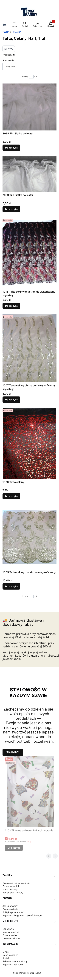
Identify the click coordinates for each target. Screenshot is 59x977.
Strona (25, 76)
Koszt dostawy (10, 889)
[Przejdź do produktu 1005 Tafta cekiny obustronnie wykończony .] (29, 536)
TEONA (6, 32)
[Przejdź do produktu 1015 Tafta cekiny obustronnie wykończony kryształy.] (29, 253)
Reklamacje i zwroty (13, 892)
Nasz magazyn (10, 955)
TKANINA (17, 32)
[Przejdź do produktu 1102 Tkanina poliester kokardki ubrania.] (30, 791)
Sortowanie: (9, 60)
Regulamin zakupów (13, 964)
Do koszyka (11, 147)
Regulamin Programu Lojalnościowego (22, 915)
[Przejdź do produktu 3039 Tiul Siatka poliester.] (29, 106)
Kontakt (6, 958)
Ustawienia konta (11, 938)
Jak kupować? (10, 906)
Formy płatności (11, 886)
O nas (5, 951)
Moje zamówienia (11, 932)
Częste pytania (10, 909)
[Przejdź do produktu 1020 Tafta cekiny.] (29, 443)
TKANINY (12, 752)
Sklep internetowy (26, 973)
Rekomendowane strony (15, 961)
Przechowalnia (10, 935)
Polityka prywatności (13, 912)
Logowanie (8, 929)
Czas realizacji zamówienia (16, 883)
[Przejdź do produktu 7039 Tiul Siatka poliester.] (29, 174)
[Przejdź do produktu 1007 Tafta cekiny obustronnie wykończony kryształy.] (29, 348)
